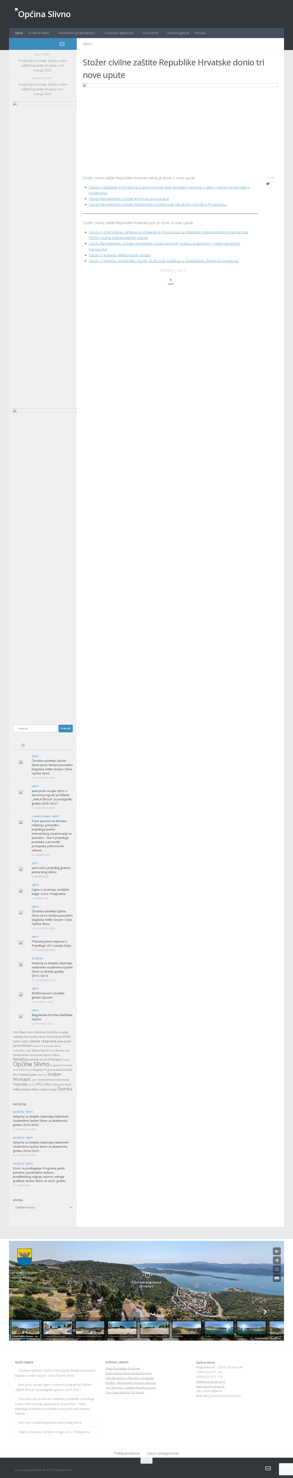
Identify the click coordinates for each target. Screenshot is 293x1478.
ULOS (31, 1084)
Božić (30, 1032)
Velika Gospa (21, 1089)
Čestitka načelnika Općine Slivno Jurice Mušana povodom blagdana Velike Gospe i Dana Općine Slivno (52, 767)
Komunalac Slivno (51, 1046)
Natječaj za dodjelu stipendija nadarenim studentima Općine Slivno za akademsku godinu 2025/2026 (41, 1120)
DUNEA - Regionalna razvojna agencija (130, 1383)
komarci (36, 1046)
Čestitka (64, 1089)
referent (42, 1074)
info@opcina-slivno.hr (210, 1381)
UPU (38, 1084)
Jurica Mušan (22, 1045)
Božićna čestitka (45, 1032)
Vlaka (34, 1089)
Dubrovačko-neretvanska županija (128, 1373)
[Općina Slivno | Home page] (43, 14)
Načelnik (34, 1059)
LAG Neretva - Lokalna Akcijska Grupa (130, 1387)
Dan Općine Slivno (35, 1036)
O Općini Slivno (38, 33)
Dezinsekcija (54, 1036)
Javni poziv (64, 1041)
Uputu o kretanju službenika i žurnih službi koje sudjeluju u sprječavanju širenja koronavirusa (163, 260)
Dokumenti (150, 33)
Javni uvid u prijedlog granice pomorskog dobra (51, 870)
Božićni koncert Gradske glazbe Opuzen (48, 995)
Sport (34, 1079)
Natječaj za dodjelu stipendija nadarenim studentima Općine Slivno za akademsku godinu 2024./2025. (41, 1146)
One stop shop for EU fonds (124, 1392)
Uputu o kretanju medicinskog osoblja (119, 255)
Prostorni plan (27, 1074)
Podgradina (56, 1065)
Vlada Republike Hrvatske (122, 1368)
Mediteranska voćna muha (28, 1055)
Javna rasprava (43, 1040)
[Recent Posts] (23, 745)
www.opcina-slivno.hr (210, 1386)
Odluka (66, 1059)
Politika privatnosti (127, 1453)
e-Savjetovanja (41, 816)
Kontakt (200, 33)
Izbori (25, 1041)
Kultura (36, 1050)
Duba (67, 1036)
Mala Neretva (48, 1050)
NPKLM (43, 1059)
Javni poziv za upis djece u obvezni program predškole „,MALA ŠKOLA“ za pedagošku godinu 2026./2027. (52, 797)
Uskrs (47, 1084)
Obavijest (55, 1059)
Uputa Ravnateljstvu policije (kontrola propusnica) (129, 198)
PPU (15, 1074)
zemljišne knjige (47, 1089)
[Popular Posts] (43, 745)
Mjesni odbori (52, 1055)
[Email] (62, 43)
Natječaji (37, 958)
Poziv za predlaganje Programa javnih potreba (45, 1069)
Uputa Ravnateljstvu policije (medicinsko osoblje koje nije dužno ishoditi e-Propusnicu (158, 204)
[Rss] (68, 44)
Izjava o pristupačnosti (163, 1453)
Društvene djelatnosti (119, 33)
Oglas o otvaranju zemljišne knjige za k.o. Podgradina (51, 891)
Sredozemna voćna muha (53, 1079)
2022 (16, 1032)
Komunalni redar (22, 1050)
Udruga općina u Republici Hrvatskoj (129, 1378)
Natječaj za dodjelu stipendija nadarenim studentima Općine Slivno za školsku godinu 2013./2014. (52, 969)
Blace (23, 1032)
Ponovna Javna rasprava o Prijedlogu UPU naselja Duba (51, 943)
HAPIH (16, 1041)
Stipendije (20, 1084)
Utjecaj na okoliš (62, 1084)
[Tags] (63, 745)
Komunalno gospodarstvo (76, 33)
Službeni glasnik (178, 33)
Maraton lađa (62, 1050)
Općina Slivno (31, 1064)
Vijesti (19, 33)
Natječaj (20, 1059)
